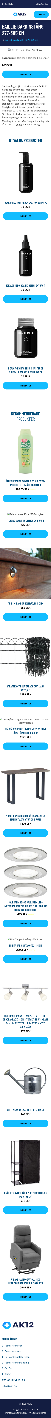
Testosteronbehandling (16, 1362)
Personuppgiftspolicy (16, 1412)
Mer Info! (25, 74)
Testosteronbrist (13, 1345)
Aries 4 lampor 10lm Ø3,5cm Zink (25, 603)
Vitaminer (20, 57)
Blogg (7, 1373)
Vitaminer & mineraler (37, 57)
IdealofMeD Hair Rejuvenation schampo (25, 202)
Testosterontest (12, 1351)
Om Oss (8, 1368)
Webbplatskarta (37, 1412)
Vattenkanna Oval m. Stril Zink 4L (25, 1109)
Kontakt (25, 1409)
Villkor (35, 1409)
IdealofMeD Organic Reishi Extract (25, 285)
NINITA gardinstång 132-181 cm (25, 945)
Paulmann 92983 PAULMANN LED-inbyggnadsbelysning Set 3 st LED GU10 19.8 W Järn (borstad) (25, 906)
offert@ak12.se (42, 4)
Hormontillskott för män (17, 1356)
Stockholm (9, 4)
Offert (41, 14)
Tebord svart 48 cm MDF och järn (25, 520)
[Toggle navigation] (5, 14)
